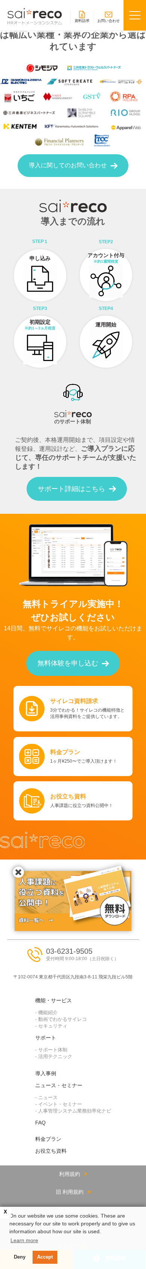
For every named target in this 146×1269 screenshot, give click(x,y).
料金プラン (48, 1139)
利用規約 (69, 1174)
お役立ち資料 (51, 1151)
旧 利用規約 (69, 1192)
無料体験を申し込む (67, 663)
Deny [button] (19, 1257)
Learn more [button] (24, 1240)
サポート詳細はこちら (71, 489)
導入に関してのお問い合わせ (68, 165)
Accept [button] (45, 1257)
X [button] (5, 1212)
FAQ (40, 1123)
